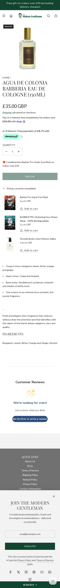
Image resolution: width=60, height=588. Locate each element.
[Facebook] (10, 572)
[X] (18, 572)
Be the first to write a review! (30, 419)
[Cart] (56, 15)
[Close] (54, 496)
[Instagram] (26, 572)
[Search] (48, 15)
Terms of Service (45, 560)
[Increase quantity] (18, 151)
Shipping (7, 112)
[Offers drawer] (11, 15)
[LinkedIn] (49, 572)
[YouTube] (42, 572)
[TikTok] (30, 579)
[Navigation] (3, 15)
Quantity (8, 145)
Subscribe (30, 546)
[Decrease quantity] (6, 151)
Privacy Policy (24, 560)
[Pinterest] (34, 572)
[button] (30, 584)
